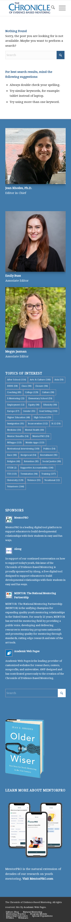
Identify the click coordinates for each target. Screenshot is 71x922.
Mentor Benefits (18, 436)
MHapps (14, 442)
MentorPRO (40, 436)
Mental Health (34, 430)
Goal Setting (48, 411)
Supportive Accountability (36, 467)
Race (12, 455)
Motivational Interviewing (23, 448)
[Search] (51, 8)
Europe (13, 411)
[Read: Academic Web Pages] (8, 653)
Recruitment (48, 455)
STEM (12, 467)
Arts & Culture (40, 379)
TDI (12, 474)
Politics (49, 448)
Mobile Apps (34, 442)
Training (48, 474)
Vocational (52, 480)
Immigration (15, 423)
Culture (48, 392)
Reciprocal (28, 455)
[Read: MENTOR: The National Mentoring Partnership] (8, 595)
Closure (41, 386)
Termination (29, 474)
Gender (29, 411)
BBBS (12, 386)
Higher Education (18, 417)
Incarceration (38, 423)
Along (17, 548)
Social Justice (51, 461)
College (31, 392)
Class (26, 386)
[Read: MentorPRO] (8, 519)
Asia (59, 379)
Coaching (14, 392)
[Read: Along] (8, 550)
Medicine (14, 430)
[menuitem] (51, 8)
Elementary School (40, 398)
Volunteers (15, 486)
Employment (15, 405)
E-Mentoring (15, 398)
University (15, 480)
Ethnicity (50, 405)
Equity (33, 405)
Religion (13, 461)
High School (42, 417)
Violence (34, 480)
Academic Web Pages (26, 651)
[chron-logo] (29, 8)
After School (16, 379)
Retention (31, 461)
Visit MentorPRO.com (37, 878)
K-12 (56, 423)
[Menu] (60, 8)
